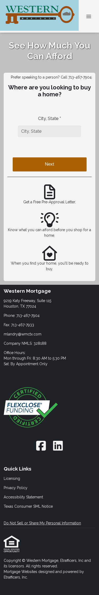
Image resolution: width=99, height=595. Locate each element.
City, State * (49, 118)
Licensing (12, 478)
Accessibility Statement (23, 497)
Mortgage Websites (21, 572)
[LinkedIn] (58, 445)
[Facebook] (41, 445)
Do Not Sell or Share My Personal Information (42, 523)
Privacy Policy (15, 488)
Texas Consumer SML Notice (28, 506)
